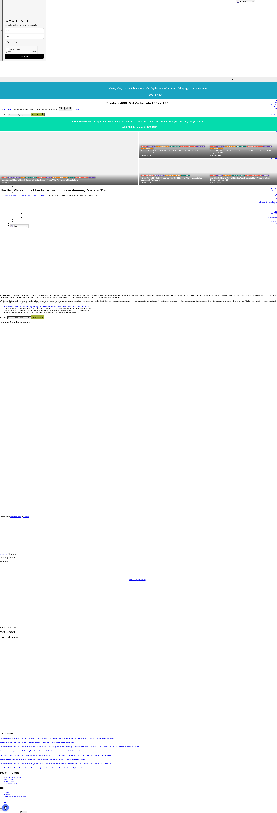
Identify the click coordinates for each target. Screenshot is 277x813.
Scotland (90, 764)
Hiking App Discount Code (162, 146)
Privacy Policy (9, 779)
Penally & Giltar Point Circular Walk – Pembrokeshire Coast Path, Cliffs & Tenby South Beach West (37, 742)
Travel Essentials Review (81, 177)
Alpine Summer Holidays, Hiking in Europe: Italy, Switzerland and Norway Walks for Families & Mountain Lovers (42, 759)
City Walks (219, 175)
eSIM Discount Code (230, 146)
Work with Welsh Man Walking (15, 796)
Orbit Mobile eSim (81, 121)
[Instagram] (2, 358)
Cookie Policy (9, 781)
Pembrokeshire (104, 738)
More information (198, 88)
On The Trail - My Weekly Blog (60, 177)
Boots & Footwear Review (147, 175)
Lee (4, 182)
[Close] (1, 809)
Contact (7, 794)
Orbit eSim (159, 121)
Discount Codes (15, 517)
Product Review (200, 146)
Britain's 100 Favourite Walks (10, 738)
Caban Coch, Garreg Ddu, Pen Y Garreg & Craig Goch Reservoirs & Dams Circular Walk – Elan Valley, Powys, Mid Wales (46, 307)
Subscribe (24, 56)
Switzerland (71, 177)
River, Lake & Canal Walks (77, 764)
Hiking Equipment (175, 146)
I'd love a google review (137, 580)
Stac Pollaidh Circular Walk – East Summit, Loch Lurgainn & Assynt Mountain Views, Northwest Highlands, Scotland (43, 768)
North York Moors (101, 747)
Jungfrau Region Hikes (31, 177)
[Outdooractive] (2, 375)
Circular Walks (26, 738)
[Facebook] (2, 342)
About (6, 792)
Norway (49, 177)
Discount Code (151, 146)
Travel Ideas (92, 177)
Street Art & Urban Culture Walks (253, 175)
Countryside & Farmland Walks (52, 738)
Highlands (35, 764)
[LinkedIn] (2, 409)
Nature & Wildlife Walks (90, 738)
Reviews (26, 517)
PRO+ (160, 95)
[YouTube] (2, 392)
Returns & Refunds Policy (13, 777)
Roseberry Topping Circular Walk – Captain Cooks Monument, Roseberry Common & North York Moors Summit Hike (44, 751)
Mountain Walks (41, 177)
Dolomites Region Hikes (14, 177)
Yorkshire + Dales (133, 747)
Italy (23, 177)
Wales (112, 738)
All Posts (4, 177)
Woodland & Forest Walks (117, 747)
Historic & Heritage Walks (238, 175)
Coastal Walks (227, 175)
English (16, 226)
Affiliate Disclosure (11, 783)
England (56, 747)
